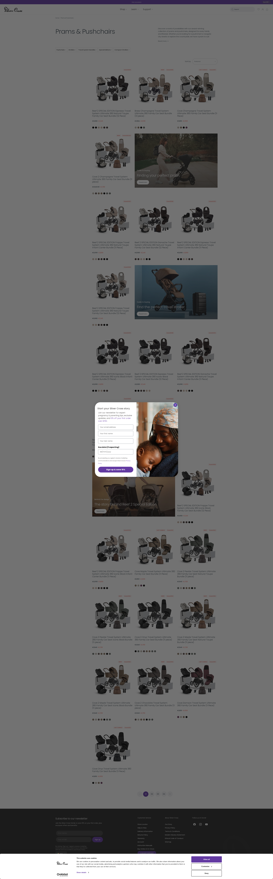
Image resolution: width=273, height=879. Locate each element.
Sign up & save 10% (115, 469)
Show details (81, 872)
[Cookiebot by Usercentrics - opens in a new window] (62, 874)
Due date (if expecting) (108, 447)
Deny (206, 873)
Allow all (206, 859)
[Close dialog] (175, 405)
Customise (205, 866)
